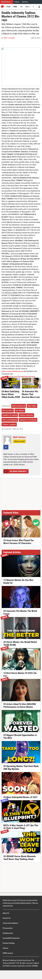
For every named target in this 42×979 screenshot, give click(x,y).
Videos (16, 2)
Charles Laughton (9, 424)
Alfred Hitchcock (18, 406)
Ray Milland (19, 410)
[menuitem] (6, 2)
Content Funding (9, 943)
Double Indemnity (26, 415)
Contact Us (6, 918)
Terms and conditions (10, 923)
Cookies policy (8, 933)
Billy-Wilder (32, 406)
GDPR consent (8, 953)
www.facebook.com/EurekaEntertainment (18, 376)
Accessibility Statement (11, 938)
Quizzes (25, 2)
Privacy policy (8, 928)
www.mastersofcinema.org (12, 371)
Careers (5, 948)
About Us (6, 913)
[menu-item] (8, 6)
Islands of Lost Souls (28, 420)
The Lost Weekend (9, 420)
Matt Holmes (9, 38)
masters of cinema (9, 415)
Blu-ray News (7, 410)
